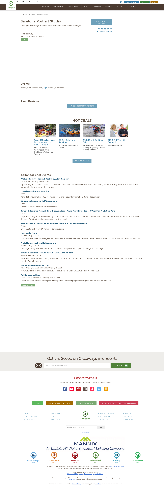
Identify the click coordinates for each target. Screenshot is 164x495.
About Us (127, 414)
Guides (119, 7)
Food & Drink (73, 7)
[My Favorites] (120, 2)
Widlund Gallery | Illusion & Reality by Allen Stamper (45, 179)
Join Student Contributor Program (119, 403)
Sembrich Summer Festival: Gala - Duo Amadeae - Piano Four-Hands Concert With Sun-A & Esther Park (68, 211)
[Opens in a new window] (33, 457)
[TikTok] (92, 389)
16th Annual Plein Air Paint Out (35, 265)
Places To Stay (30, 417)
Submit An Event (86, 403)
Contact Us (103, 420)
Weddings (97, 7)
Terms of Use (88, 474)
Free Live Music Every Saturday (35, 191)
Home (25, 14)
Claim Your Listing (101, 22)
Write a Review (105, 31)
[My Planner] (106, 389)
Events (85, 7)
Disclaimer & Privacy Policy (75, 474)
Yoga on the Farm (29, 233)
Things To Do (58, 7)
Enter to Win (132, 7)
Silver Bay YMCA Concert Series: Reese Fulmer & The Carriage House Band (54, 223)
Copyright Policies (98, 474)
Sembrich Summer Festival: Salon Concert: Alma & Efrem (47, 253)
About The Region (106, 414)
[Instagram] (85, 389)
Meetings (32, 14)
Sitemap (85, 433)
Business (108, 7)
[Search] (101, 427)
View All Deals (82, 161)
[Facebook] (65, 389)
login (45, 88)
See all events (27, 285)
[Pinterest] (78, 389)
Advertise (144, 2)
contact (98, 484)
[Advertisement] (82, 325)
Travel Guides (104, 417)
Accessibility (76, 484)
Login (154, 2)
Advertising (128, 420)
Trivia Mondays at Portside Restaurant (38, 243)
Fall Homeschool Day (30, 275)
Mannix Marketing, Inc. (117, 466)
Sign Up (120, 366)
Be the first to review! (83, 106)
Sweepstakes (129, 417)
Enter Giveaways (131, 2)
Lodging (45, 7)
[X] (99, 389)
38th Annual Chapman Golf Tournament (39, 201)
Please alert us (73, 479)
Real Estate (55, 420)
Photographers (42, 14)
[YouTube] (72, 389)
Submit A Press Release (59, 403)
